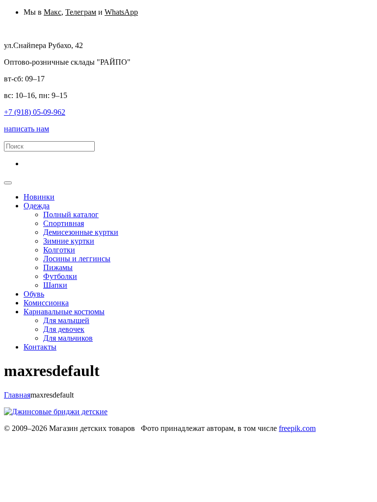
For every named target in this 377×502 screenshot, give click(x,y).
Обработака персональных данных (62, 437)
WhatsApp (121, 12)
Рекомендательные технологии (262, 437)
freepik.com (297, 428)
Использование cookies (165, 437)
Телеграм (80, 12)
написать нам (26, 129)
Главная (17, 395)
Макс (52, 12)
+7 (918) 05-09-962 (34, 112)
